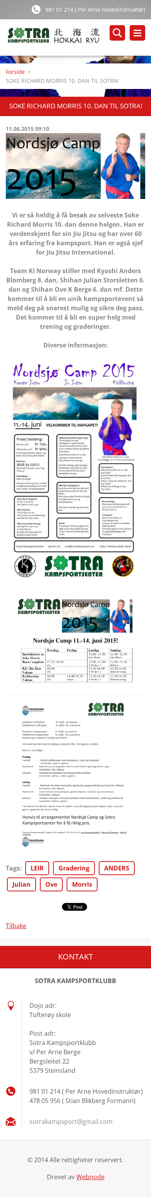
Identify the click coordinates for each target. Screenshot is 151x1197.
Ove (51, 884)
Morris (82, 884)
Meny (137, 33)
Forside (15, 71)
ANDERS (116, 868)
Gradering (73, 868)
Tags (13, 868)
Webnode (90, 1177)
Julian (21, 884)
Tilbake (16, 926)
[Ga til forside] (78, 37)
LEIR (37, 868)
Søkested (117, 33)
